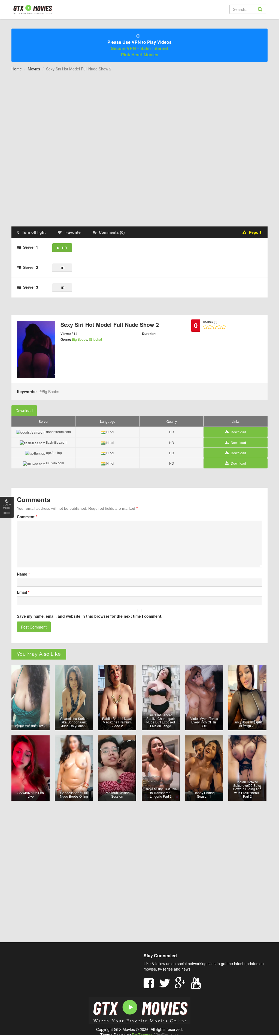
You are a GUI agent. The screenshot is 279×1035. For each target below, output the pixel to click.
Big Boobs (79, 339)
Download (24, 410)
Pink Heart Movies (139, 54)
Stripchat (95, 339)
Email (23, 592)
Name (23, 574)
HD (64, 247)
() (112, 232)
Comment (27, 516)
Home (16, 69)
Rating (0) (210, 322)
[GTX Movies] (32, 9)
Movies (34, 69)
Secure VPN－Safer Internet (139, 48)
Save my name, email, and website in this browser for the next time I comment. (89, 616)
